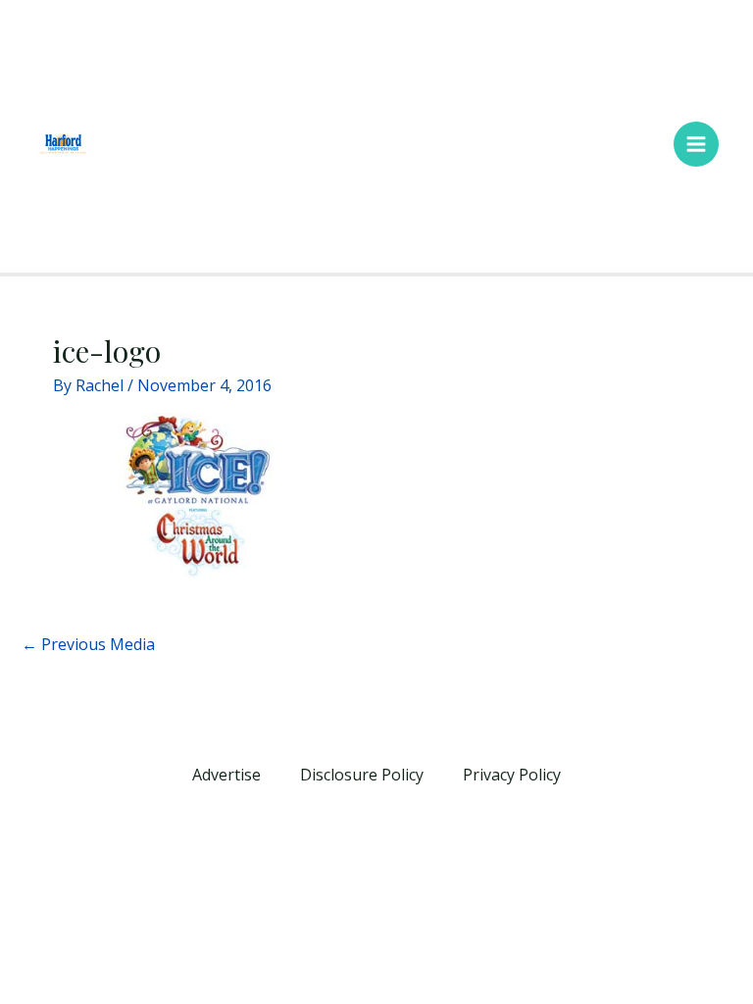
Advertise (226, 774)
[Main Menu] (696, 144)
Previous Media (88, 644)
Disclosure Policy (362, 774)
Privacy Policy (512, 774)
